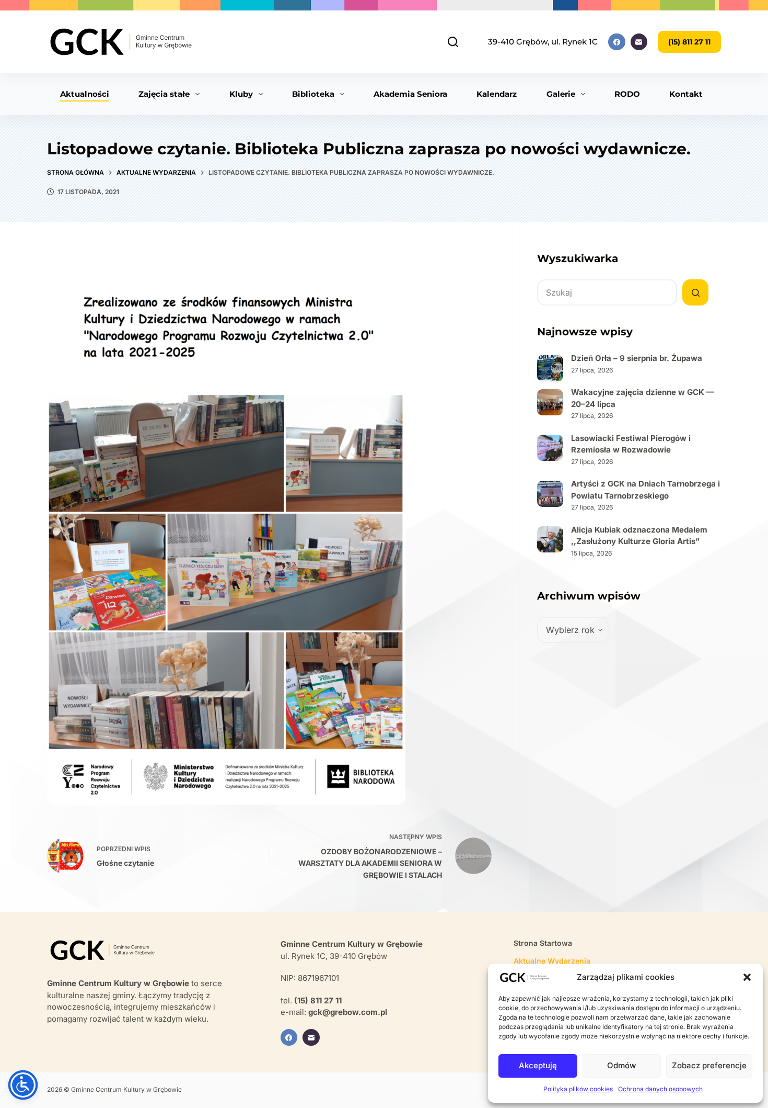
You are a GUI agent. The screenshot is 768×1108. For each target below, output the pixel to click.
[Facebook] (616, 42)
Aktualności (84, 94)
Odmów (621, 1065)
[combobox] (607, 292)
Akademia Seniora (410, 94)
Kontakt (686, 94)
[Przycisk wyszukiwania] (695, 292)
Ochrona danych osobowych (660, 1089)
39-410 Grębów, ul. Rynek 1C (543, 42)
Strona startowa (543, 943)
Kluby (241, 94)
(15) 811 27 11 (689, 42)
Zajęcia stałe (164, 94)
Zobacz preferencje (709, 1065)
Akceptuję (538, 1065)
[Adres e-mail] (639, 42)
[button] (747, 977)
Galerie (560, 94)
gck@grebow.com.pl (347, 1012)
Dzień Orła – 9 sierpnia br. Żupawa (636, 358)
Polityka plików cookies (578, 1089)
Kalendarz (496, 94)
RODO (627, 94)
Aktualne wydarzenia (552, 960)
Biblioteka (313, 94)
